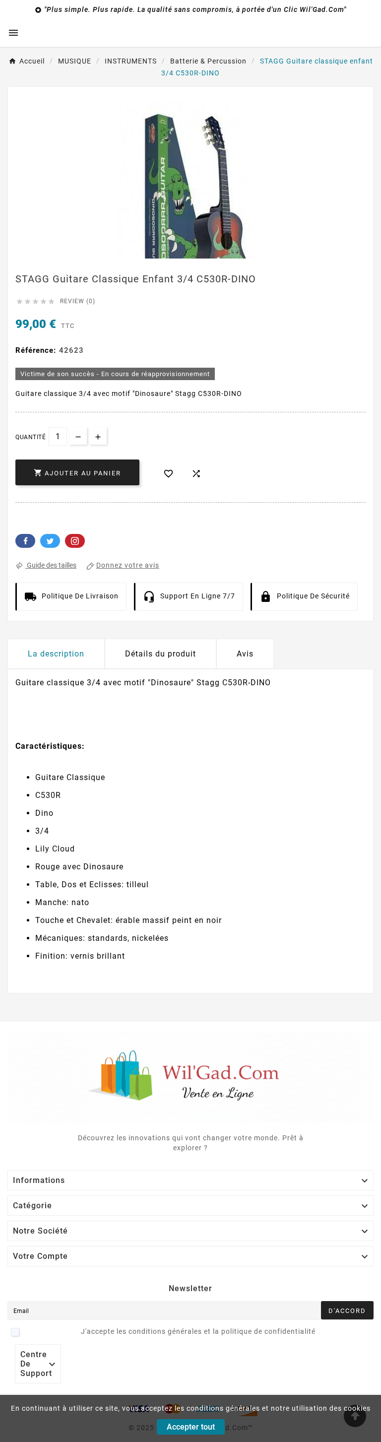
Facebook (25, 541)
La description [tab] (56, 653)
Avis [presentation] (245, 653)
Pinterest (75, 541)
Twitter (50, 541)
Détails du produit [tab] (160, 653)
